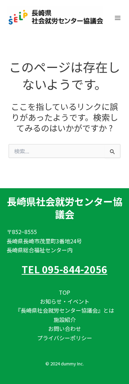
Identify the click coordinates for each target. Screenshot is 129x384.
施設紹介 (65, 319)
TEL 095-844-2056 (64, 269)
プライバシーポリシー (64, 338)
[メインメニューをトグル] (117, 18)
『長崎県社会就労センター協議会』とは (64, 310)
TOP (64, 292)
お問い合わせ (64, 328)
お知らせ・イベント (64, 301)
